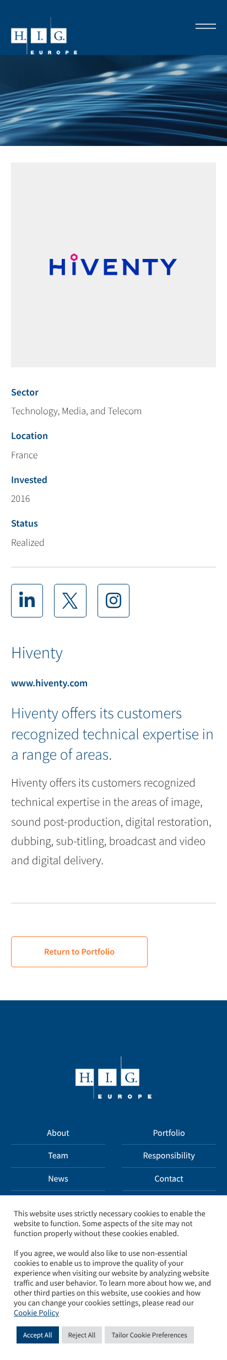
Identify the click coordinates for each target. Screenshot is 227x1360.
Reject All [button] (82, 1335)
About (58, 1133)
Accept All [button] (37, 1335)
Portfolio (169, 1133)
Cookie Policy (36, 1313)
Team (58, 1155)
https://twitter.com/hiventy (70, 600)
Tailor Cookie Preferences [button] (149, 1335)
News (58, 1178)
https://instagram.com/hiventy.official (113, 600)
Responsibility (168, 1155)
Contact (168, 1178)
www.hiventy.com (49, 682)
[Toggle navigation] (202, 27)
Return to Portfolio (79, 951)
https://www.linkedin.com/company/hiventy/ (27, 600)
